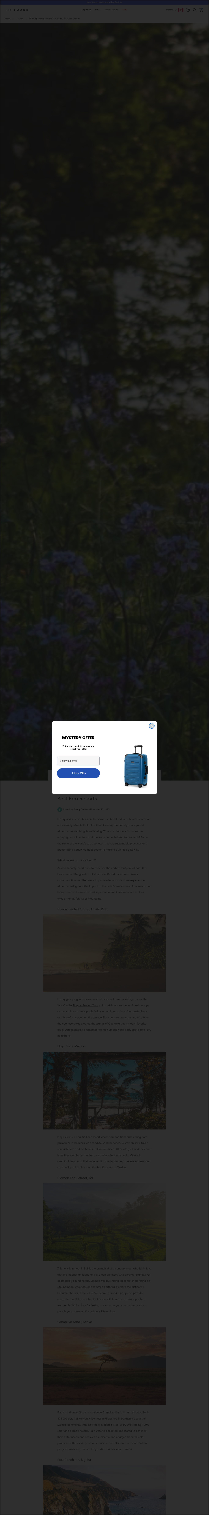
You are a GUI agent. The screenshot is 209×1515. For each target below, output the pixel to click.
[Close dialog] (151, 726)
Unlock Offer (78, 773)
